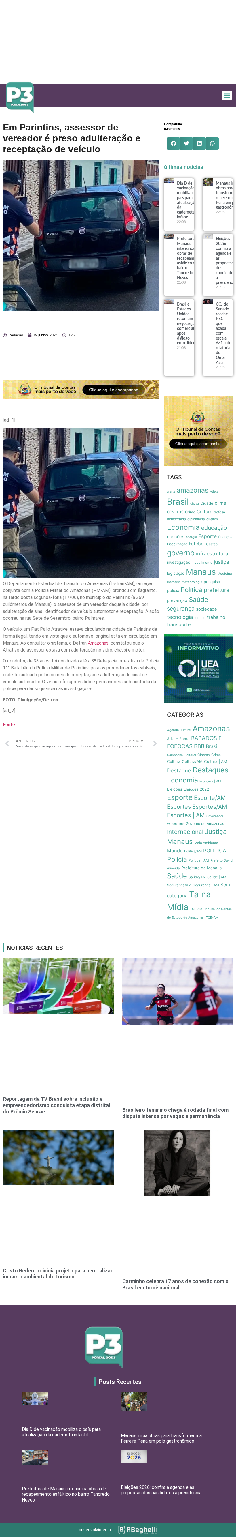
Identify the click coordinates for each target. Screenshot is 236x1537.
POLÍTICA (214, 850)
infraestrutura (212, 554)
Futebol (197, 543)
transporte (179, 624)
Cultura (204, 511)
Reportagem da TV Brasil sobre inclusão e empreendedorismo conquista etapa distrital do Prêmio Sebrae (56, 1105)
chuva (194, 504)
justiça (221, 562)
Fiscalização (177, 544)
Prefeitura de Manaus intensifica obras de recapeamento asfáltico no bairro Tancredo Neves (189, 258)
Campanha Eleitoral (181, 755)
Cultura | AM (215, 761)
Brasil (178, 502)
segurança (181, 608)
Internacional (185, 831)
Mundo (175, 850)
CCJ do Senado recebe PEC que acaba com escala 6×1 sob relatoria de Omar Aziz (223, 333)
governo (181, 552)
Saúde (198, 599)
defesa (219, 512)
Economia (183, 527)
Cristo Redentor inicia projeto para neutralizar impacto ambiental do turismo (58, 1274)
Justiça (216, 831)
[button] (227, 95)
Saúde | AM (216, 877)
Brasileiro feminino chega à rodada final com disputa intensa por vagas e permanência (175, 1113)
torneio (199, 618)
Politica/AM (193, 851)
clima (220, 503)
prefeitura (216, 590)
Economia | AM (210, 781)
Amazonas (98, 643)
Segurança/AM (179, 885)
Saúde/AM (197, 877)
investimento (202, 563)
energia (191, 537)
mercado (173, 582)
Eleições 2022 (196, 789)
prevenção (177, 600)
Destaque (179, 770)
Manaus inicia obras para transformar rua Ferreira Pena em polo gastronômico (161, 1438)
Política (191, 590)
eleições (175, 536)
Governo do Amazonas (205, 823)
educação (214, 527)
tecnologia (180, 617)
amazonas (192, 490)
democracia (176, 519)
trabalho (216, 617)
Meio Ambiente (206, 843)
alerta (171, 491)
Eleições (174, 789)
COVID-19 (175, 512)
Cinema (203, 755)
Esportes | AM (186, 815)
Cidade (206, 503)
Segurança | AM (206, 885)
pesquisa (212, 581)
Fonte (9, 724)
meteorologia (192, 582)
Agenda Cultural (179, 730)
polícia (173, 590)
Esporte (207, 536)
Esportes (179, 806)
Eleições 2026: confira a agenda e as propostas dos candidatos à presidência (161, 1489)
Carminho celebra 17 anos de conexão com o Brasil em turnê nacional (175, 1284)
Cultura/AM (192, 761)
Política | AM (199, 860)
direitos (212, 519)
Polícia (177, 859)
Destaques (210, 769)
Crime (190, 512)
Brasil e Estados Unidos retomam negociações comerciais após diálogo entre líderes (188, 323)
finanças (225, 537)
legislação (175, 573)
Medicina (224, 574)
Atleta (214, 491)
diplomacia (196, 519)
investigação (178, 562)
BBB (199, 746)
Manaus (201, 572)
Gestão (212, 544)
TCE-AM (196, 909)
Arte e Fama (178, 738)
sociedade (206, 609)
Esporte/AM (210, 797)
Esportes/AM (209, 806)
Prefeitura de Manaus (201, 868)
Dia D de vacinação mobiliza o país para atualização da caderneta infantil (61, 1431)
